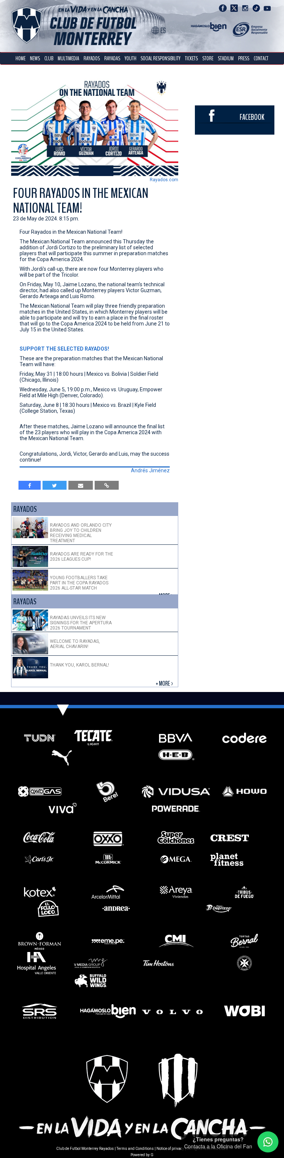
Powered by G (142, 1155)
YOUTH (130, 58)
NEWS (35, 58)
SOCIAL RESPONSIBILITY (160, 58)
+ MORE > (165, 683)
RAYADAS (112, 58)
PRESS (243, 58)
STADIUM (226, 58)
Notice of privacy (170, 1149)
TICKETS (191, 58)
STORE (207, 58)
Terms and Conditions (135, 1149)
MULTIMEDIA (68, 58)
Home (21, 58)
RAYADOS (92, 58)
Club (48, 58)
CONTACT (261, 58)
